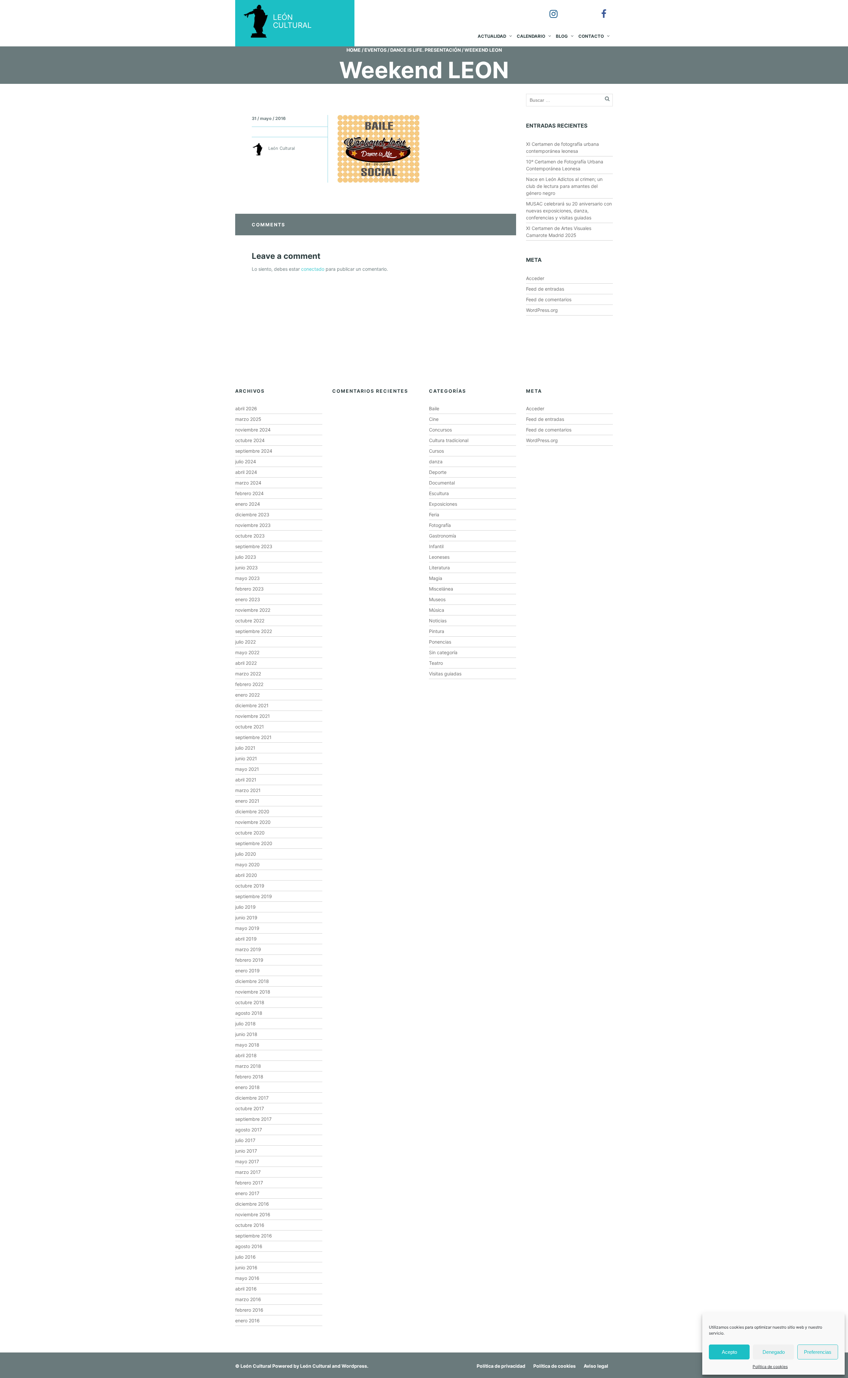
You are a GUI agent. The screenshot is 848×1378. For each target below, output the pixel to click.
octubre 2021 (249, 726)
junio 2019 (246, 917)
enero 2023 (247, 599)
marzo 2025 (248, 419)
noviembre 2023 (253, 525)
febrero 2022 (249, 684)
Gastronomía (442, 536)
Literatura (439, 567)
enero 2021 (247, 801)
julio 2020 (245, 854)
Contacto (591, 36)
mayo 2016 (247, 1278)
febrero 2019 (249, 960)
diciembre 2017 (252, 1098)
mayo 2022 (247, 652)
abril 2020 (246, 875)
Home (353, 50)
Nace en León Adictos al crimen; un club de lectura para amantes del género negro (564, 186)
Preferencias (817, 1352)
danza (436, 461)
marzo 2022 (248, 673)
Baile (434, 408)
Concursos (440, 429)
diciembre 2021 (252, 705)
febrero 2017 (249, 1182)
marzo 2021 (248, 790)
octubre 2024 (250, 440)
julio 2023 (245, 557)
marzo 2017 (248, 1172)
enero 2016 (247, 1320)
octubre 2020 (250, 832)
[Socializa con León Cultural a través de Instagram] (549, 9)
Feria (434, 514)
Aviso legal (596, 1366)
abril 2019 (246, 939)
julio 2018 (245, 1023)
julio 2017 (245, 1140)
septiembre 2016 (253, 1235)
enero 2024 (247, 504)
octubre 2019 (249, 886)
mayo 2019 (247, 928)
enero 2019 (247, 970)
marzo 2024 (248, 483)
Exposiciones (443, 504)
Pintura (436, 631)
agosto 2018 (248, 1013)
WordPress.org (542, 310)
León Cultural (255, 1366)
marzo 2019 (248, 949)
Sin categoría (443, 652)
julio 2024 (245, 461)
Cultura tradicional (448, 440)
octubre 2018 (249, 1002)
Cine (434, 419)
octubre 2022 (249, 620)
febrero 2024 (249, 493)
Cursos (436, 451)
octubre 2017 (249, 1108)
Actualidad (492, 36)
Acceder (535, 278)
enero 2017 (247, 1193)
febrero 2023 (249, 589)
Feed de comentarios (548, 299)
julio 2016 (245, 1257)
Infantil (436, 546)
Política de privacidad (501, 1366)
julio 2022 (245, 642)
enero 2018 (247, 1087)
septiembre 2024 (253, 451)
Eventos (375, 50)
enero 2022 (247, 695)
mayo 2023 (247, 578)
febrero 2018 (249, 1076)
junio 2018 (246, 1034)
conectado (312, 269)
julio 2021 (245, 748)
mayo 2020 (247, 864)
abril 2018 (246, 1055)
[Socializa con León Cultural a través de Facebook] (599, 9)
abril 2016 (246, 1289)
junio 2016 (246, 1267)
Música (436, 610)
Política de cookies (770, 1366)
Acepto (729, 1352)
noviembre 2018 (252, 992)
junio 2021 (246, 758)
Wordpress (354, 1366)
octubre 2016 (249, 1225)
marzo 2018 (248, 1066)
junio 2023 (246, 567)
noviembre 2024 (253, 429)
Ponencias (440, 642)
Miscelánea (441, 589)
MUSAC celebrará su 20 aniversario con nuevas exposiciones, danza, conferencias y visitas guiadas (569, 210)
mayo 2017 (247, 1161)
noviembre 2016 (252, 1214)
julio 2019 (245, 907)
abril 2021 (245, 779)
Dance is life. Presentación (425, 50)
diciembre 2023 (252, 514)
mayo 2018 (247, 1045)
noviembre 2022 (252, 610)
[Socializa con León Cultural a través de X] (574, 9)
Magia (435, 578)
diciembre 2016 (252, 1204)
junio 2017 (246, 1151)
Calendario (531, 36)
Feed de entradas (545, 289)
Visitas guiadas (445, 673)
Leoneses (439, 557)
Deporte (438, 472)
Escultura (439, 493)
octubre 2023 (250, 536)
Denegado (774, 1352)
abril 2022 (246, 663)
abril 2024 (246, 472)
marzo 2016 (248, 1299)
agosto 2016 (248, 1246)
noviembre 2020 (253, 822)
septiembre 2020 (253, 843)
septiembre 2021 (253, 737)
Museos (437, 599)
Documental (442, 483)
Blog (562, 36)
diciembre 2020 (252, 811)
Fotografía (440, 525)
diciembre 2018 (252, 981)
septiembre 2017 (253, 1119)
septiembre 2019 (253, 896)
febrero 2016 (249, 1310)
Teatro (436, 663)
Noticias (438, 620)
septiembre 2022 (253, 631)
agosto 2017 (248, 1129)
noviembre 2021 (252, 716)
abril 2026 (246, 408)
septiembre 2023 (253, 546)
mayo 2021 (247, 769)
